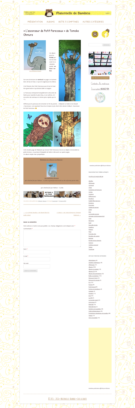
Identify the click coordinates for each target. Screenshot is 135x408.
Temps (90, 247)
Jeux (90, 212)
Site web (25, 263)
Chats (90, 187)
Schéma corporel (93, 245)
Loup (90, 218)
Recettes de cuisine (94, 236)
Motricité (91, 304)
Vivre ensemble (93, 318)
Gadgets (91, 291)
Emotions (91, 203)
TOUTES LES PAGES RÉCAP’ (96, 176)
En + (90, 282)
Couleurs (91, 194)
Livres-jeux (92, 302)
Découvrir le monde (94, 280)
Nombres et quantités (95, 309)
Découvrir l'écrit (93, 278)
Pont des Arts (92, 234)
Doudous (91, 198)
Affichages (91, 183)
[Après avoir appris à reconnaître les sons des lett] (100, 63)
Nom (25, 249)
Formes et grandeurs (94, 289)
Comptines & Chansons (95, 190)
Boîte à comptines (94, 276)
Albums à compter (94, 269)
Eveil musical (92, 287)
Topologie (91, 249)
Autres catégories (93, 21)
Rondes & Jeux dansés (95, 240)
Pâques (91, 229)
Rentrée (91, 238)
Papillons (91, 227)
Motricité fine (92, 307)
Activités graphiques (94, 262)
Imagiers (91, 293)
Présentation (35, 21)
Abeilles (91, 181)
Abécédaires (92, 260)
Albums (51, 21)
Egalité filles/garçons (94, 201)
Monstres (91, 221)
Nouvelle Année (93, 225)
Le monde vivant (93, 300)
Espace (44, 201)
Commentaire (28, 229)
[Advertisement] (100, 134)
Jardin (90, 209)
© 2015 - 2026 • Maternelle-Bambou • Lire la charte (67, 398)
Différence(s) (92, 196)
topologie (54, 201)
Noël (90, 223)
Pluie (90, 232)
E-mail (25, 256)
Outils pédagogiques (94, 311)
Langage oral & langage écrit (96, 216)
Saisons (91, 243)
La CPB (90, 298)
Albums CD (92, 271)
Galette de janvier (94, 207)
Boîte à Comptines (69, 21)
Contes (91, 192)
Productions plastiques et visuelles (98, 313)
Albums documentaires (95, 273)
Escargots (91, 205)
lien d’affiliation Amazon (35, 71)
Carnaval (91, 185)
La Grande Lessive (94, 214)
